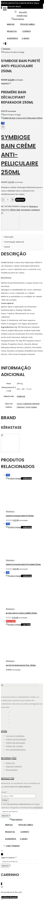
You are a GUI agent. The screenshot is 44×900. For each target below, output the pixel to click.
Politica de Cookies (14, 746)
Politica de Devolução (15, 743)
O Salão (25, 38)
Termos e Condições (15, 736)
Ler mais (27, 624)
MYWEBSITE (38, 807)
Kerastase (25, 210)
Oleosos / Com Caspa (27, 407)
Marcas (11, 24)
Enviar (5, 800)
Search (5, 816)
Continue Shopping (9, 897)
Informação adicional (14, 242)
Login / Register (13, 846)
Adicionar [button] (27, 478)
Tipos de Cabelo (27, 24)
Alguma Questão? (14, 766)
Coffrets (26, 31)
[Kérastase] (10, 229)
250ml (13, 210)
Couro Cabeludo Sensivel (28, 403)
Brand (7, 247)
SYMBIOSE (21, 396)
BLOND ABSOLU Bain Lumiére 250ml (21, 613)
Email (4, 792)
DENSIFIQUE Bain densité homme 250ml (23, 564)
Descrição (8, 237)
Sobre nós (10, 763)
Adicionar (20, 200)
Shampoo (33, 206)
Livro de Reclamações (16, 749)
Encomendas (11, 770)
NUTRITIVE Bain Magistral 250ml (21, 665)
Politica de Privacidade (16, 739)
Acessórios (12, 38)
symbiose (35, 210)
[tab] (22, 236)
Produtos (12, 31)
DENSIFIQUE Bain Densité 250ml (20, 516)
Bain (18, 210)
